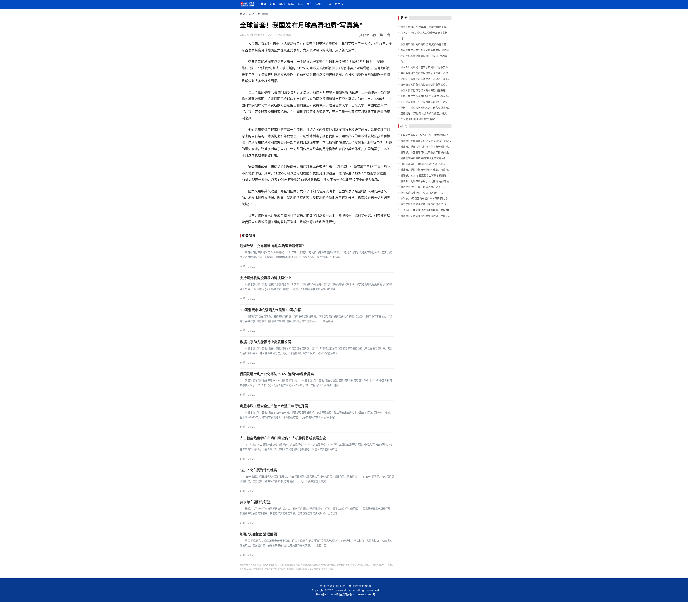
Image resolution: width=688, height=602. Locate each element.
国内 (282, 4)
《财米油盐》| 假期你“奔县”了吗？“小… (422, 164)
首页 (263, 4)
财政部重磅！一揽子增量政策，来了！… (422, 187)
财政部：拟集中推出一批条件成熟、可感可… (425, 169)
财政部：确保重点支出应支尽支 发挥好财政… (425, 140)
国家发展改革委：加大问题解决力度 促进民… (425, 50)
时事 (300, 4)
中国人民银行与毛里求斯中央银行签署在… (424, 90)
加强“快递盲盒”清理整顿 (258, 534)
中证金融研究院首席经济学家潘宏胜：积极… (425, 73)
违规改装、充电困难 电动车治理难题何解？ (272, 246)
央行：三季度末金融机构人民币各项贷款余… (425, 107)
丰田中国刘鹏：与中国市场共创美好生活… (424, 101)
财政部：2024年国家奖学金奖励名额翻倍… (424, 175)
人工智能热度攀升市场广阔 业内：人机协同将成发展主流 (283, 438)
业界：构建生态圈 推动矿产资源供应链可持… (425, 96)
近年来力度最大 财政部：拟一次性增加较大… (425, 135)
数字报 (339, 4)
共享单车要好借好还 (255, 502)
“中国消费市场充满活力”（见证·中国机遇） (271, 310)
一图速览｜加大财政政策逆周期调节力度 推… (425, 210)
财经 (251, 13)
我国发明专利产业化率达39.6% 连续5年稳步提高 (277, 374)
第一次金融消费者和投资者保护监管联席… (424, 84)
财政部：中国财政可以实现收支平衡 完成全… (425, 152)
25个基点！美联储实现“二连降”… (418, 119)
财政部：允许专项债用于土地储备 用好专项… (425, 181)
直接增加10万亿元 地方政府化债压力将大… (424, 113)
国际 (291, 4)
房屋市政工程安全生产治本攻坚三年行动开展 (274, 406)
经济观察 (263, 13)
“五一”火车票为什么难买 (258, 470)
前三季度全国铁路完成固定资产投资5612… (424, 204)
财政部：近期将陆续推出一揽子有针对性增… (425, 146)
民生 (310, 4)
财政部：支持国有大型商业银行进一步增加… (425, 215)
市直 (328, 4)
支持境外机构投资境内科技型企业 (265, 278)
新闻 (272, 4)
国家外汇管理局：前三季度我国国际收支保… (425, 67)
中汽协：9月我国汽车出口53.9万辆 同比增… (425, 198)
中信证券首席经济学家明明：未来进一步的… (425, 79)
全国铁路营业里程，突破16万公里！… (421, 192)
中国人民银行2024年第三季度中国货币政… (424, 27)
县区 (319, 4)
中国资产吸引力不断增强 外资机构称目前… (424, 44)
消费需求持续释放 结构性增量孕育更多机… (424, 158)
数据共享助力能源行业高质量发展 (265, 342)
